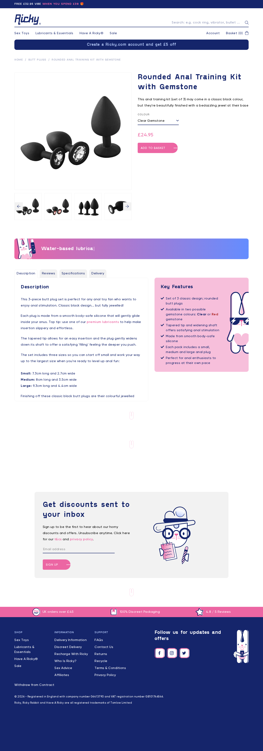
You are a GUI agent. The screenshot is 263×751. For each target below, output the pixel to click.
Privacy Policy (105, 675)
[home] (27, 19)
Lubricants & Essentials (54, 33)
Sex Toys (21, 33)
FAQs (99, 640)
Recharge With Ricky (71, 654)
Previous (19, 206)
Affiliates (61, 675)
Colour (144, 114)
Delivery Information (70, 640)
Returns (101, 654)
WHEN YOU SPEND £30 (60, 4)
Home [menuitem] (18, 60)
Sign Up (52, 564)
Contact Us (104, 647)
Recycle (101, 661)
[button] (237, 33)
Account (213, 33)
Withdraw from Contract (34, 685)
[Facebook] (160, 653)
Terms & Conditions (110, 668)
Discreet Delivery (68, 647)
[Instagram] (172, 653)
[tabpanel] (81, 348)
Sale (113, 33)
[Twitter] (184, 653)
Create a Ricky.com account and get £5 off (131, 45)
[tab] (26, 273)
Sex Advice (63, 668)
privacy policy (81, 539)
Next (127, 206)
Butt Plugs (37, 60)
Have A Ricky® (92, 33)
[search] (247, 23)
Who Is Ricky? (65, 661)
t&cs (58, 539)
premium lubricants (103, 322)
